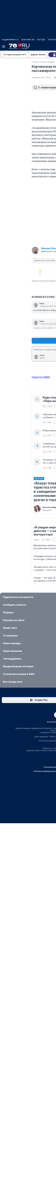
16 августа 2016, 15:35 (41, 78)
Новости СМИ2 (41, 376)
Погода (41, 40)
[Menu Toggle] (3, 46)
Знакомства (28, 40)
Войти (42, 358)
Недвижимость (10, 40)
